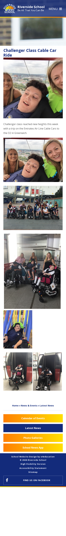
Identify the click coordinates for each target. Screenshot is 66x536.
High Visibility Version (33, 464)
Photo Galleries (33, 438)
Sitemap (33, 472)
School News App (33, 447)
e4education (48, 456)
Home (15, 405)
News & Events (29, 405)
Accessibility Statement (33, 468)
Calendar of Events (33, 418)
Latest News (47, 405)
